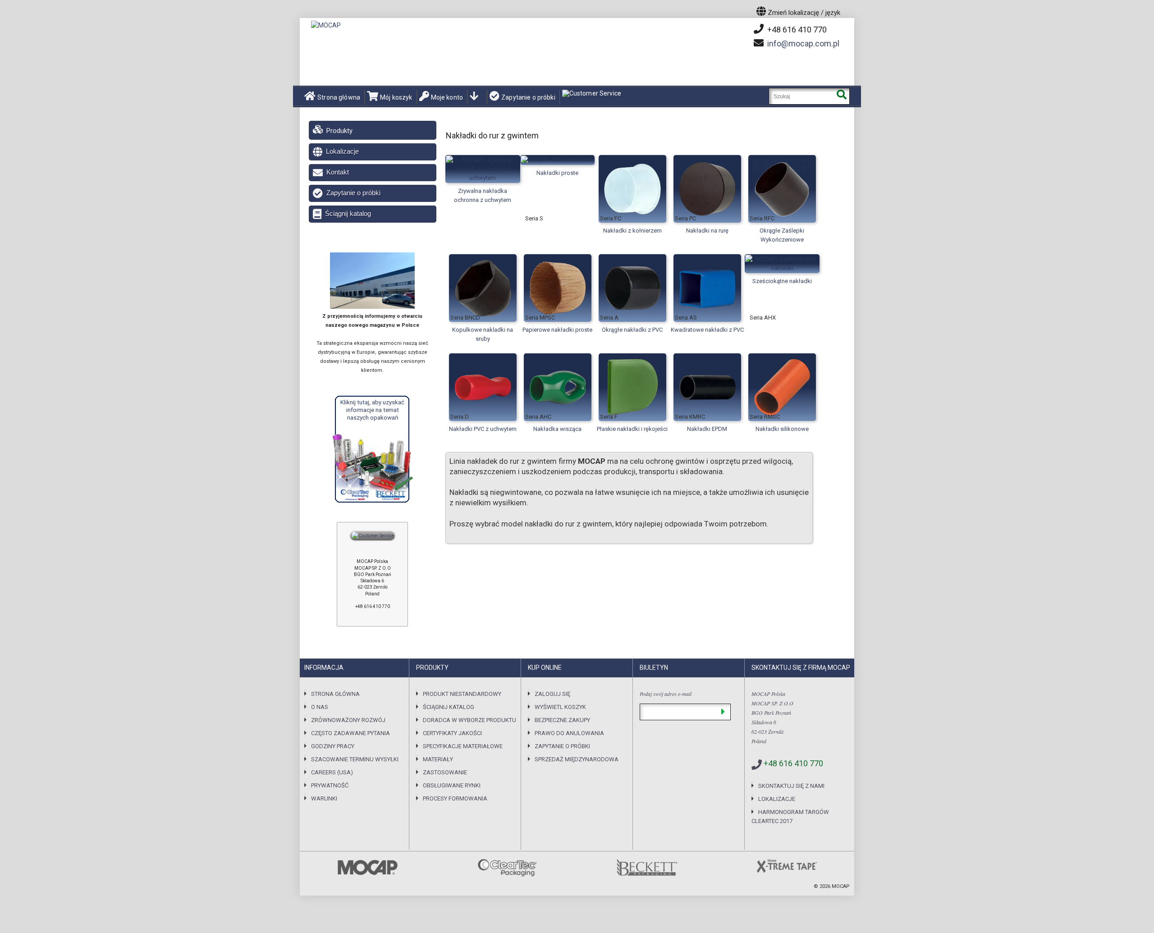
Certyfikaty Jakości (452, 733)
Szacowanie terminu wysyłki (354, 759)
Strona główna (338, 97)
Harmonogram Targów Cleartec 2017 (790, 816)
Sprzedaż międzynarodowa (576, 759)
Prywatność (329, 785)
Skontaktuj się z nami (791, 785)
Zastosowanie (445, 772)
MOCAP (841, 886)
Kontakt (337, 172)
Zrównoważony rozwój (348, 720)
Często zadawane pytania (350, 733)
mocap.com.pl (803, 43)
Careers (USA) (332, 772)
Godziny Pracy (332, 746)
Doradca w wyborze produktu (469, 720)
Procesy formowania (455, 798)
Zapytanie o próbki (528, 97)
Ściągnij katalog (348, 213)
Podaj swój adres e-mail (665, 693)
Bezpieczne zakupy (562, 720)
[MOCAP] (326, 25)
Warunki (324, 798)
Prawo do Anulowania (569, 733)
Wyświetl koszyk (560, 707)
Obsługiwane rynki (452, 785)
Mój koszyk (396, 97)
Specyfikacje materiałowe (463, 746)
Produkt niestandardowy (462, 694)
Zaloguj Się (552, 694)
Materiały (438, 759)
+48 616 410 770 (796, 29)
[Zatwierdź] (722, 712)
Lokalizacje (342, 151)
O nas (319, 707)
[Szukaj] (841, 96)
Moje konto (447, 97)
